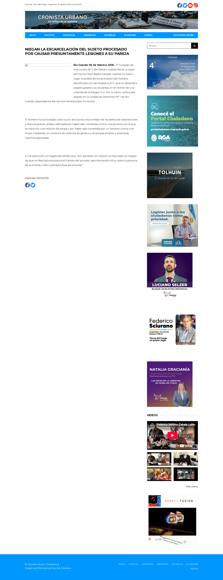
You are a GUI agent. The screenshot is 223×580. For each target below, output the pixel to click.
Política (49, 35)
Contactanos (52, 564)
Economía (130, 35)
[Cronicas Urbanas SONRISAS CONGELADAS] (159, 474)
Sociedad (109, 35)
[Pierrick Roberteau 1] (186, 459)
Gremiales (90, 35)
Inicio (32, 35)
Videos (148, 35)
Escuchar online (184, 35)
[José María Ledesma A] (186, 474)
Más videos (192, 486)
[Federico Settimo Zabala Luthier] (159, 459)
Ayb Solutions (63, 568)
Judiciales (69, 35)
